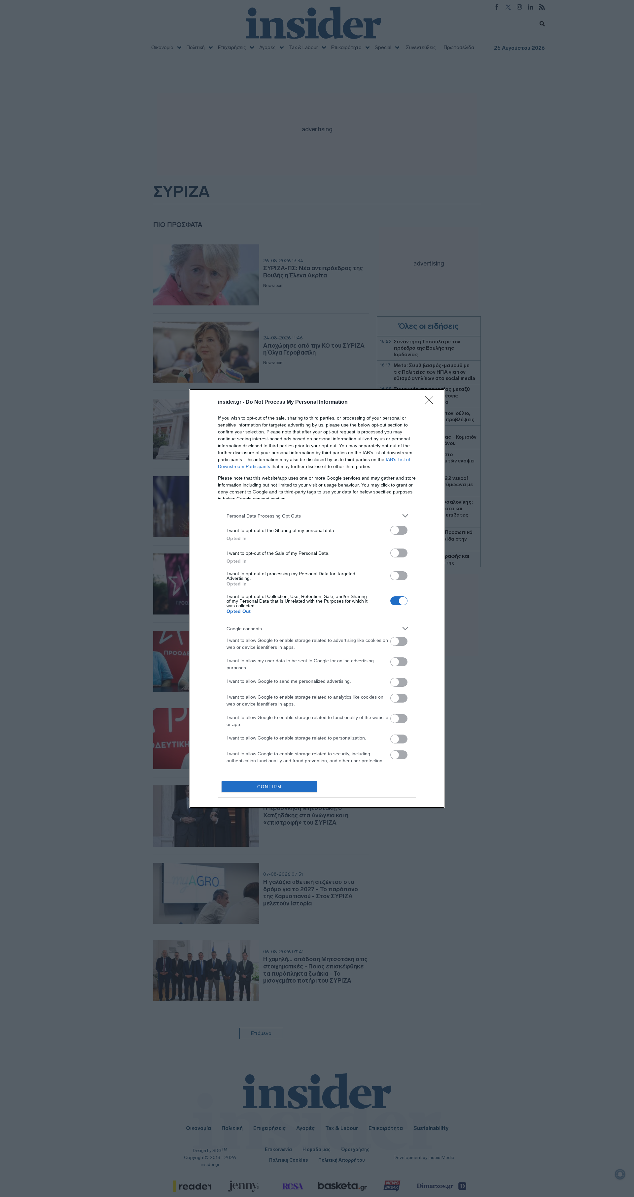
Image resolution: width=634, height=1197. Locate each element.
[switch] (398, 530)
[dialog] (317, 598)
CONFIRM (269, 786)
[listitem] (317, 515)
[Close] (431, 402)
